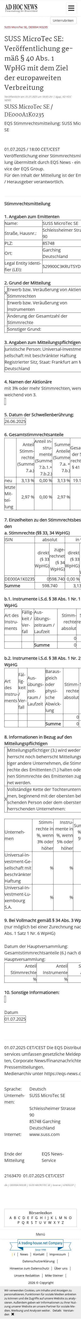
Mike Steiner (54, 1275)
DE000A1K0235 (38, 27)
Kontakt (38, 1254)
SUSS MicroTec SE (15, 27)
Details (57, 1310)
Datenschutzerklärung (38, 1261)
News (24, 1254)
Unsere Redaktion (27, 1275)
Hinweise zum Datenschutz (29, 1268)
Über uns (61, 1268)
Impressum (57, 1254)
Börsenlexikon (40, 1212)
